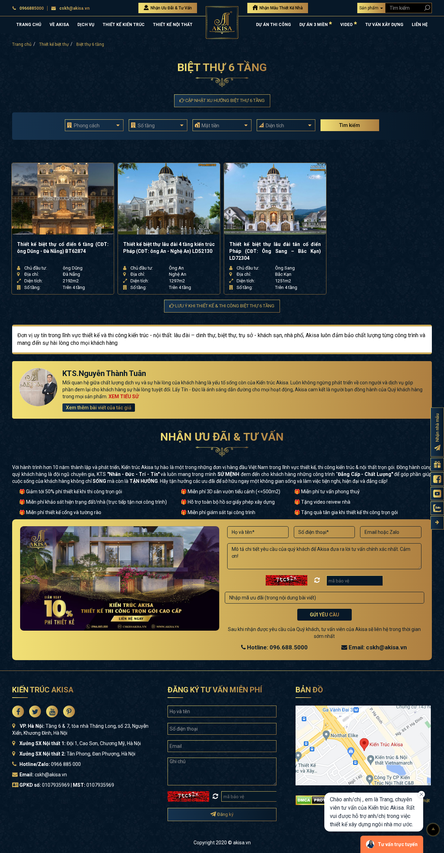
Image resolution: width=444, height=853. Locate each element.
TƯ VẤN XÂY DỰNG (384, 24)
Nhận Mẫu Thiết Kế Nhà (280, 8)
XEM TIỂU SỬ (124, 396)
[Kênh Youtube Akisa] (437, 493)
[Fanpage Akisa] (437, 479)
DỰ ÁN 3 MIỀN (314, 24)
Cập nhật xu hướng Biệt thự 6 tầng (224, 100)
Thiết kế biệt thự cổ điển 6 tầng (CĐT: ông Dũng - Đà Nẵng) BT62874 (63, 247)
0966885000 (31, 8)
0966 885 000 (66, 764)
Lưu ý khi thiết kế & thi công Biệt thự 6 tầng (224, 305)
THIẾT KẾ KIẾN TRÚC (124, 24)
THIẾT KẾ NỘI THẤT (173, 24)
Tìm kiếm (349, 125)
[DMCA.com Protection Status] (319, 800)
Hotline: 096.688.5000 (277, 647)
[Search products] (426, 8)
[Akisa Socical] (18, 711)
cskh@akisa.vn (74, 8)
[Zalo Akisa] (437, 508)
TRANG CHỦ (28, 24)
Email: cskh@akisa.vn (377, 647)
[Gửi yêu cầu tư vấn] (437, 464)
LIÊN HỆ (420, 24)
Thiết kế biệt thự (54, 44)
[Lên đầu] (433, 830)
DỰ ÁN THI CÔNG (273, 24)
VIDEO (347, 24)
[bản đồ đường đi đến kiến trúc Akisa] (363, 745)
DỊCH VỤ (85, 24)
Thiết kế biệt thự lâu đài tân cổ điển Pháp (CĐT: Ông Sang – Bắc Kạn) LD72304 (275, 251)
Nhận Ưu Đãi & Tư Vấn (171, 8)
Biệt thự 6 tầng (90, 44)
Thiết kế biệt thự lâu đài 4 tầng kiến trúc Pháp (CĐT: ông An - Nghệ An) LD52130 (169, 247)
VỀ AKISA (59, 24)
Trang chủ (22, 44)
